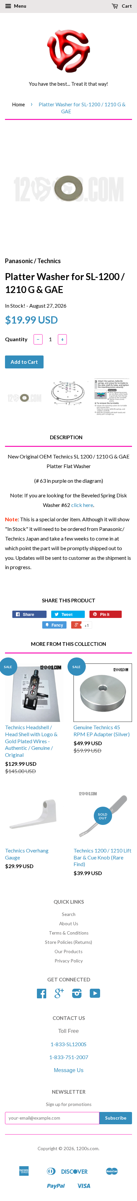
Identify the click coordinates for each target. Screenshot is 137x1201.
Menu (19, 6)
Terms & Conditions (68, 933)
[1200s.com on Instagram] (77, 995)
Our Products (68, 951)
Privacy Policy (69, 960)
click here (82, 505)
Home (18, 104)
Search (68, 914)
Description (66, 437)
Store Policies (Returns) (68, 942)
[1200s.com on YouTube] (95, 995)
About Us (68, 923)
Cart (126, 6)
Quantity (16, 339)
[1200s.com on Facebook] (42, 995)
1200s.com (87, 1148)
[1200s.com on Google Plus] (59, 995)
